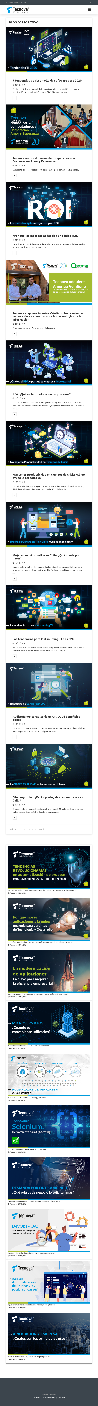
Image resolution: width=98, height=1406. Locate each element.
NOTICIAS (37, 1397)
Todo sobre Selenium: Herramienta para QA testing (27, 1149)
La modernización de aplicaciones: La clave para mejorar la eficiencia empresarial (38, 994)
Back (11, 829)
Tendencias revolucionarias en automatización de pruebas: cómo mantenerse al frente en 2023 (43, 890)
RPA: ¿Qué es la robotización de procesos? (42, 394)
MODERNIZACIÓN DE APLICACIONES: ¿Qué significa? (27, 1098)
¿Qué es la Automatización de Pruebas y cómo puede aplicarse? (31, 1305)
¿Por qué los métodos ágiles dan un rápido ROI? (45, 235)
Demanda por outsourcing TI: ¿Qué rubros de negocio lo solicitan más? (34, 1201)
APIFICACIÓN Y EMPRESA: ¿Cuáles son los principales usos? (30, 1357)
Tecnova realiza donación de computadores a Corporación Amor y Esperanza (44, 160)
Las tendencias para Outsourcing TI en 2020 (43, 639)
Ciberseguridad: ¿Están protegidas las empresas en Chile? (48, 799)
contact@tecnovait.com (17, 2)
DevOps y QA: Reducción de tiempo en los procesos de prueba (31, 1253)
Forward (41, 829)
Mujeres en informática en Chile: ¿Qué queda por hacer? (46, 557)
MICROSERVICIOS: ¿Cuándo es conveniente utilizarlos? (28, 1046)
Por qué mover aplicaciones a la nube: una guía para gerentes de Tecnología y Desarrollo (41, 942)
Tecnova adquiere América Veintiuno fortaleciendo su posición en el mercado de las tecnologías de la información (48, 316)
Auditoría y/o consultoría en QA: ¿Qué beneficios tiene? (46, 718)
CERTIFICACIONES (49, 1397)
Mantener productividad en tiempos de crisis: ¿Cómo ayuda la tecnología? (49, 476)
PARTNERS (61, 1397)
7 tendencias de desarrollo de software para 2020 (47, 80)
